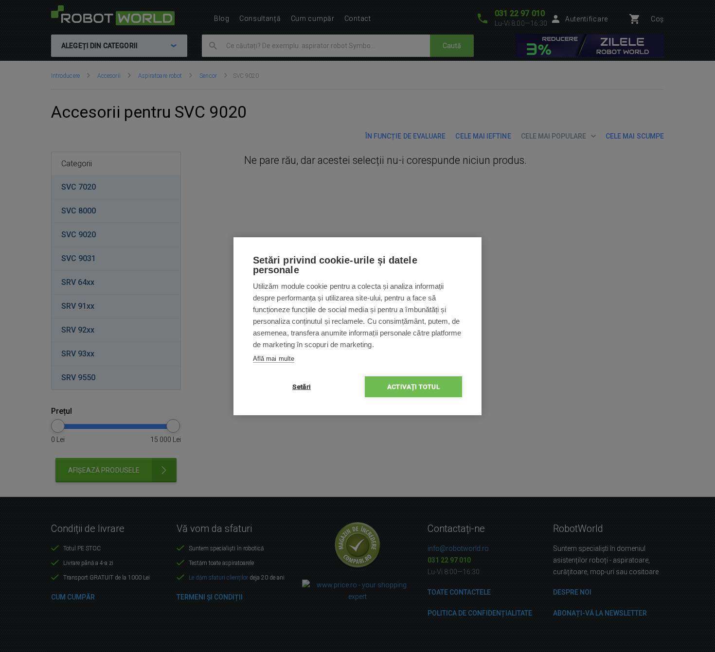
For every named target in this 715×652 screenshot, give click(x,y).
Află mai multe (273, 358)
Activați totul (413, 386)
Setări (301, 386)
